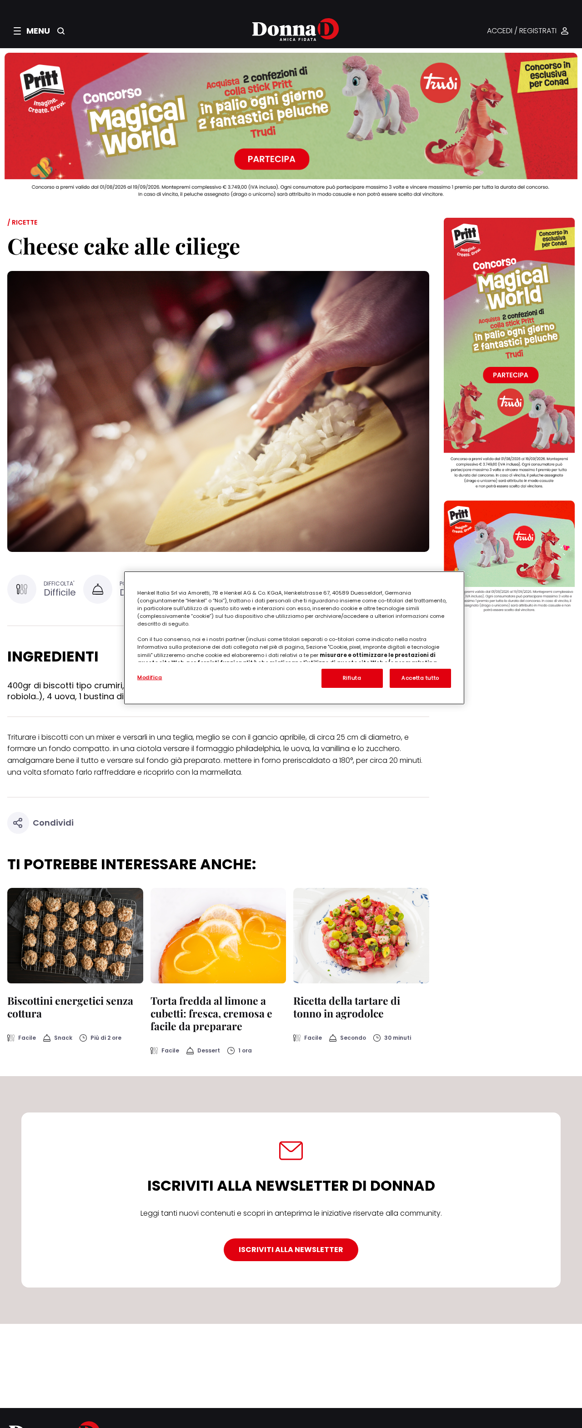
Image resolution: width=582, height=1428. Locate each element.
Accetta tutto (420, 677)
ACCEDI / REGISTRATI (522, 31)
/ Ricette (22, 222)
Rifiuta (352, 677)
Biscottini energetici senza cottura (70, 1006)
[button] (32, 30)
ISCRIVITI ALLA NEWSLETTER (291, 1249)
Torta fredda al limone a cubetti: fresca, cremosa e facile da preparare (211, 1013)
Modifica (149, 677)
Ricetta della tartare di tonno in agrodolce (346, 1006)
